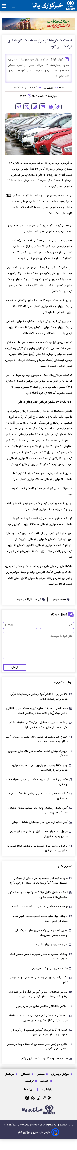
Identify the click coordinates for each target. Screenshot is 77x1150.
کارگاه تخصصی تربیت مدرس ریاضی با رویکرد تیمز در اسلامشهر (38, 796)
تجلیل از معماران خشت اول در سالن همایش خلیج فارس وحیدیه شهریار (39, 834)
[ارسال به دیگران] (42, 106)
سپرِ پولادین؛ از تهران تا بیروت (51, 944)
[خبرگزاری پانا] (53, 5)
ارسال (14, 667)
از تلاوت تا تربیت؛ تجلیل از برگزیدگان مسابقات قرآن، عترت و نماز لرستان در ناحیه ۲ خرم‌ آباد (38, 725)
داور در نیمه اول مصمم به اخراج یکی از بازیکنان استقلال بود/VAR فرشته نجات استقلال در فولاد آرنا (39, 880)
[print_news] (51, 107)
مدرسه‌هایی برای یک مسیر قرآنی (49, 968)
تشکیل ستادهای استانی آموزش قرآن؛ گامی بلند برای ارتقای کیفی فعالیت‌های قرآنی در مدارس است (38, 994)
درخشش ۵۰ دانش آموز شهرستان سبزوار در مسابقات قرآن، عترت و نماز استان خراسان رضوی (38, 1018)
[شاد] (33, 1098)
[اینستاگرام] (34, 106)
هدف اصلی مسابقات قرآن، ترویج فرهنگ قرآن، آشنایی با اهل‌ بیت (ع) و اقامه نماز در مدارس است (37, 711)
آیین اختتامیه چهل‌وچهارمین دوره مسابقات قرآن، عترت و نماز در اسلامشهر (40, 767)
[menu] (4, 6)
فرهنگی (29, 1081)
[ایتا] (27, 1098)
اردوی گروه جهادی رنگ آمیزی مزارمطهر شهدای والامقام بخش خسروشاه (41, 933)
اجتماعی (45, 1081)
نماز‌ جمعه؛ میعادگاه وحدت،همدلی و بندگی (43, 1058)
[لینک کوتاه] (58, 107)
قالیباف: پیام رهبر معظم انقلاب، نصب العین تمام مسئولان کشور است (40, 918)
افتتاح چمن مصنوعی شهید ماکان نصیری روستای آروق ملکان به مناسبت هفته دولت (37, 739)
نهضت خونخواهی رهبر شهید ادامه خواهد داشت (40, 906)
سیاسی (41, 1074)
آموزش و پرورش (60, 1074)
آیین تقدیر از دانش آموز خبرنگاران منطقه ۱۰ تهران (40, 822)
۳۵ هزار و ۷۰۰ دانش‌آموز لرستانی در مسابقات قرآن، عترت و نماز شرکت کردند (39, 696)
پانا (55, 1125)
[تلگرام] (18, 106)
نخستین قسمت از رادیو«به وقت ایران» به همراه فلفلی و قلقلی (37, 782)
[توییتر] (26, 106)
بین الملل (10, 1074)
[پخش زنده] (13, 6)
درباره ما (29, 1089)
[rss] (50, 1098)
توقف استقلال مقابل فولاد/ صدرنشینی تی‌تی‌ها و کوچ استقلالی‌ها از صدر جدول (38, 895)
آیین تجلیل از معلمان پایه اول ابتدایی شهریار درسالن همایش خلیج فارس (38, 810)
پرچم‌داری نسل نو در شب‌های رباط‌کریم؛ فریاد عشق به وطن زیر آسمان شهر (37, 848)
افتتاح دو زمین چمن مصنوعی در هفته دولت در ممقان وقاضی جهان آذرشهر (37, 1046)
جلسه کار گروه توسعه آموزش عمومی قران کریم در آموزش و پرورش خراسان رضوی (40, 1032)
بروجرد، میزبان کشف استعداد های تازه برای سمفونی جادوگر (38, 753)
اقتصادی (26, 1074)
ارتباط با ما (47, 1089)
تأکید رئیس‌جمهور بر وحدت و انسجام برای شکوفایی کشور (38, 980)
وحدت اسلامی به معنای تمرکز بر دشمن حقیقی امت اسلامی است (39, 956)
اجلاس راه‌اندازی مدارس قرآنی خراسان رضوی (42, 1006)
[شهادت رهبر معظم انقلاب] (38, 24)
